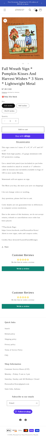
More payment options (23, 142)
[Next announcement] (41, 3)
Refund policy (10, 334)
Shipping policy (10, 339)
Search (7, 328)
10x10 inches (9, 111)
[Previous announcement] (4, 3)
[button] (4, 10)
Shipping (4, 92)
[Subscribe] (36, 403)
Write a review (23, 269)
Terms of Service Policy (14, 350)
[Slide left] (17, 63)
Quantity (5, 116)
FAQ (6, 355)
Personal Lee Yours (19, 434)
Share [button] (6, 247)
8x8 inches (23, 106)
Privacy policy (10, 344)
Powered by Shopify (32, 434)
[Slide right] (28, 63)
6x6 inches (8, 106)
